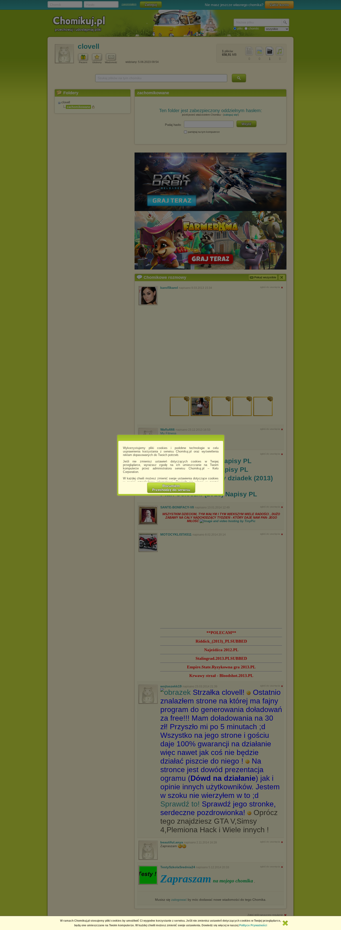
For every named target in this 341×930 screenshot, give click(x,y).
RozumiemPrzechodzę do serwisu (171, 488)
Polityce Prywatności (253, 925)
